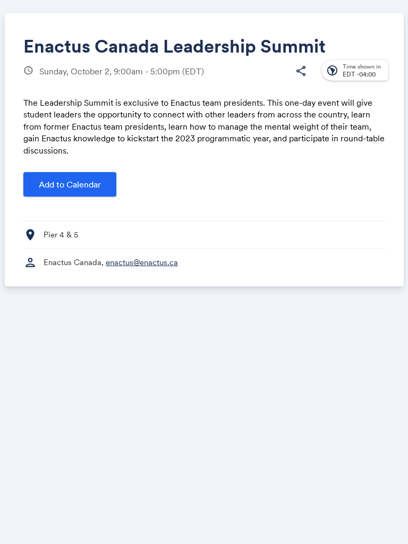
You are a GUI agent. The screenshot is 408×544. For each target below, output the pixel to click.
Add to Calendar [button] (70, 184)
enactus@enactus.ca (142, 262)
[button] (301, 71)
